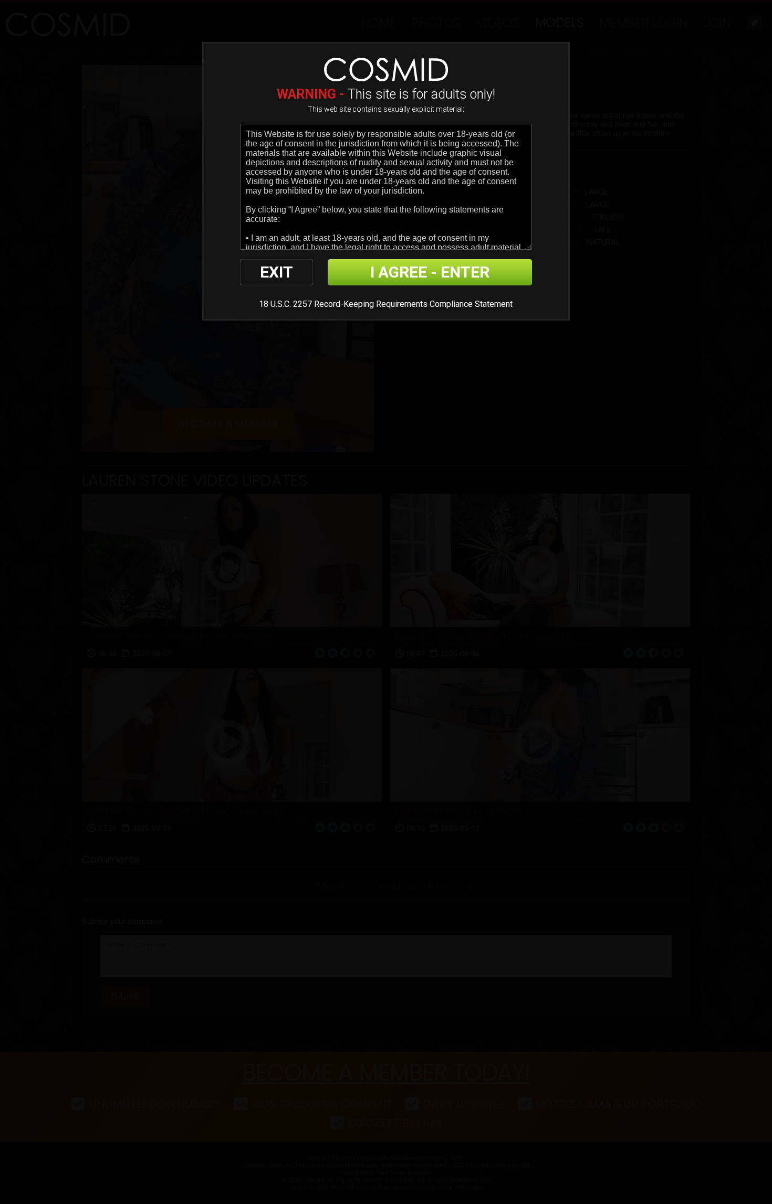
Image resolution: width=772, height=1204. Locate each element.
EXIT (276, 272)
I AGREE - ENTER (429, 272)
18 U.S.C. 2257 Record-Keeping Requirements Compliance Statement (386, 304)
